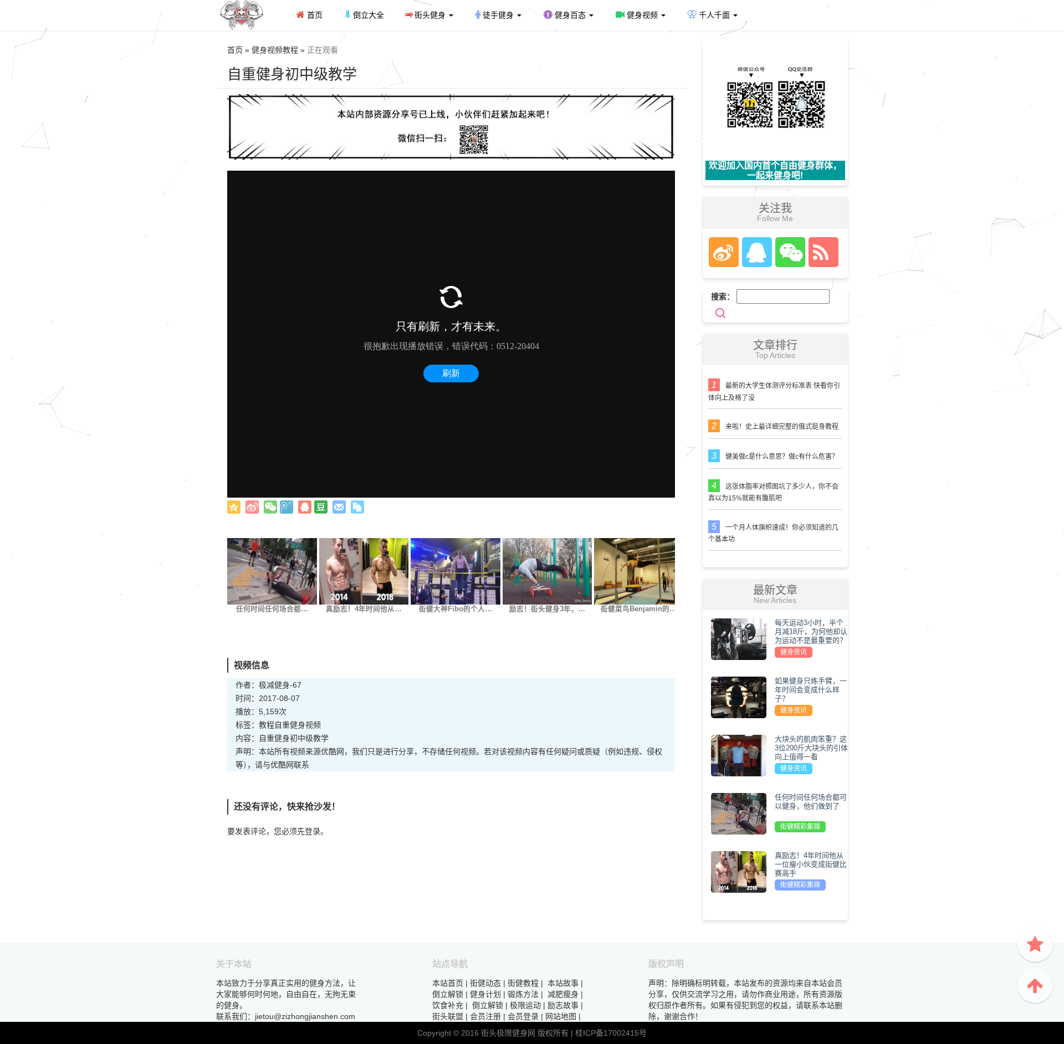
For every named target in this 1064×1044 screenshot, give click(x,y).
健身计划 (485, 994)
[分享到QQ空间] (234, 507)
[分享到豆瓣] (321, 507)
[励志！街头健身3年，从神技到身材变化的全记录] (547, 570)
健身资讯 (793, 652)
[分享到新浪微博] (252, 507)
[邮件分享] (339, 507)
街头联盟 (447, 1016)
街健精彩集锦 (800, 827)
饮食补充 (447, 1005)
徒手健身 (498, 15)
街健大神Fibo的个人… (455, 609)
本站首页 (447, 983)
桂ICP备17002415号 (611, 1032)
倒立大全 (367, 15)
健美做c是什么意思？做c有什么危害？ (781, 456)
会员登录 (523, 1016)
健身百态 (570, 15)
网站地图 (560, 1016)
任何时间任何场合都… (272, 609)
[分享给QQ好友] (304, 507)
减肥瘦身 (563, 994)
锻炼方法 (523, 994)
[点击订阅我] (821, 252)
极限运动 (525, 1005)
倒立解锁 (447, 994)
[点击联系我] (723, 252)
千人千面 (714, 15)
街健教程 (523, 983)
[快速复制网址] (357, 507)
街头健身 (430, 15)
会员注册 (485, 1016)
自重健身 (289, 724)
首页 (314, 15)
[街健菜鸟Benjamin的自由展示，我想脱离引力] (639, 570)
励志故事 (563, 1005)
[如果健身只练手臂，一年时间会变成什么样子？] (738, 696)
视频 (313, 724)
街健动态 (485, 983)
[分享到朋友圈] (270, 507)
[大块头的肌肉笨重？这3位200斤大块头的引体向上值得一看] (738, 754)
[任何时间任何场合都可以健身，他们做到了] (272, 570)
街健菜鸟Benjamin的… (639, 609)
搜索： (722, 296)
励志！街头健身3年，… (547, 609)
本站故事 (563, 983)
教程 (266, 724)
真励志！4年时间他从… (364, 609)
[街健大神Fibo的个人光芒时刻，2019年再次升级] (455, 570)
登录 (312, 831)
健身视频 (642, 15)
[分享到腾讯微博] (286, 507)
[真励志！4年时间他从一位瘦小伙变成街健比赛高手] (364, 570)
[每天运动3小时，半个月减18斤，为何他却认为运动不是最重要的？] (738, 638)
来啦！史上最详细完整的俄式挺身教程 (781, 427)
